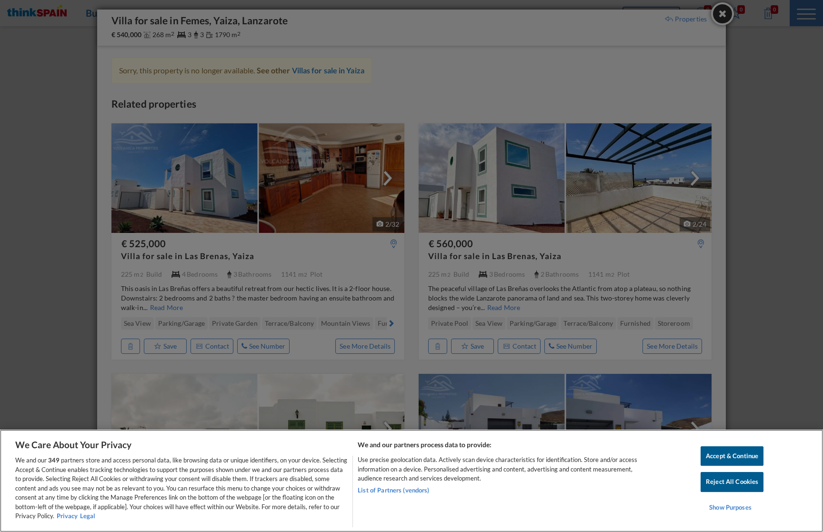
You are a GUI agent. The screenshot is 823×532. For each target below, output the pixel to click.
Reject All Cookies (732, 481)
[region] (411, 481)
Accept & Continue (732, 456)
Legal (87, 516)
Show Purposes (730, 507)
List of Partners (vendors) (393, 490)
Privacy (67, 516)
